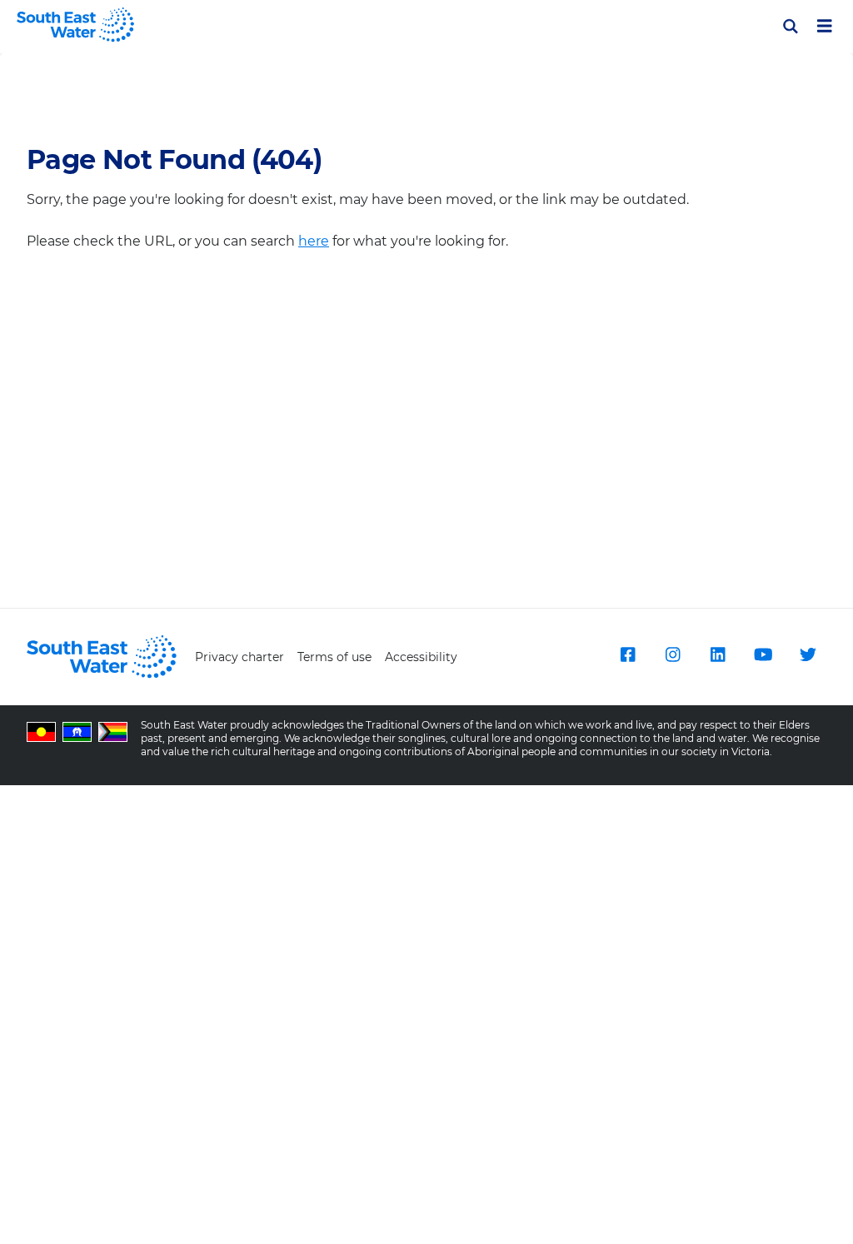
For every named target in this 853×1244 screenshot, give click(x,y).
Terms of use (334, 656)
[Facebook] (628, 654)
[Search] (790, 26)
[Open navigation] (824, 25)
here (313, 241)
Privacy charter (239, 656)
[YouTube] (763, 654)
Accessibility (421, 656)
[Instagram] (673, 654)
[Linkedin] (718, 654)
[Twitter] (808, 654)
